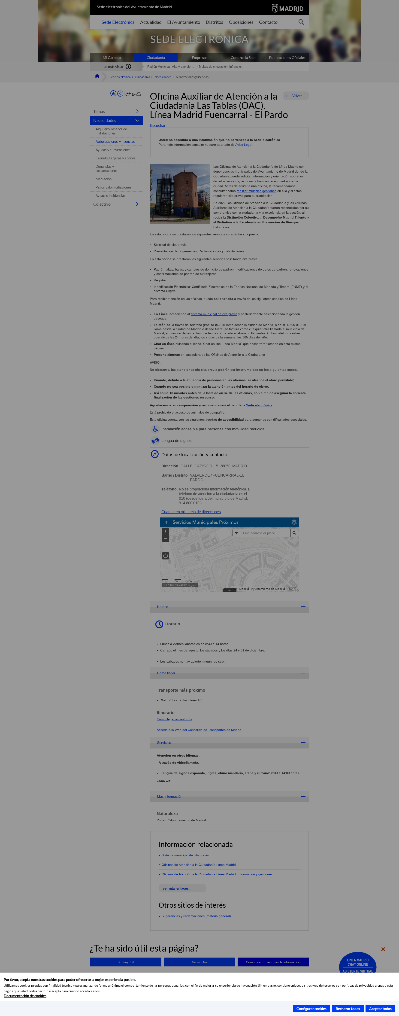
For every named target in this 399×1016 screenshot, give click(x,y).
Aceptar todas (380, 1008)
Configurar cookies (311, 1008)
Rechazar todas (348, 1008)
